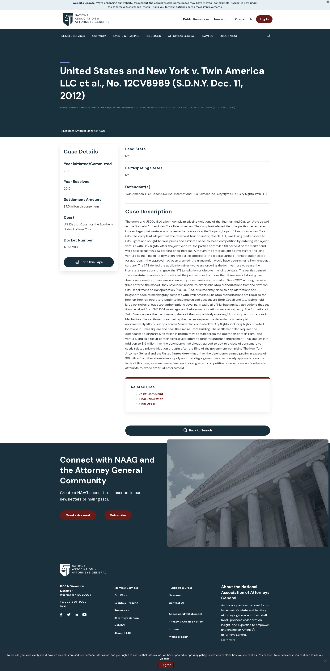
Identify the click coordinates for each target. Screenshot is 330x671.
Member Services (73, 36)
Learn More (228, 639)
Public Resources (196, 19)
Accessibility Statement (185, 614)
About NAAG (228, 36)
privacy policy (198, 654)
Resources (153, 36)
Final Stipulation (151, 399)
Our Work (99, 36)
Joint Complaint (151, 394)
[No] (325, 660)
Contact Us (243, 19)
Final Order (147, 404)
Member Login (178, 636)
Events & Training (126, 36)
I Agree (166, 665)
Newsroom (222, 19)
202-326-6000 (76, 601)
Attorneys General (181, 36)
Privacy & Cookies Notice (186, 621)
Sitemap (174, 629)
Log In (264, 19)
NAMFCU (207, 36)
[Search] (267, 34)
